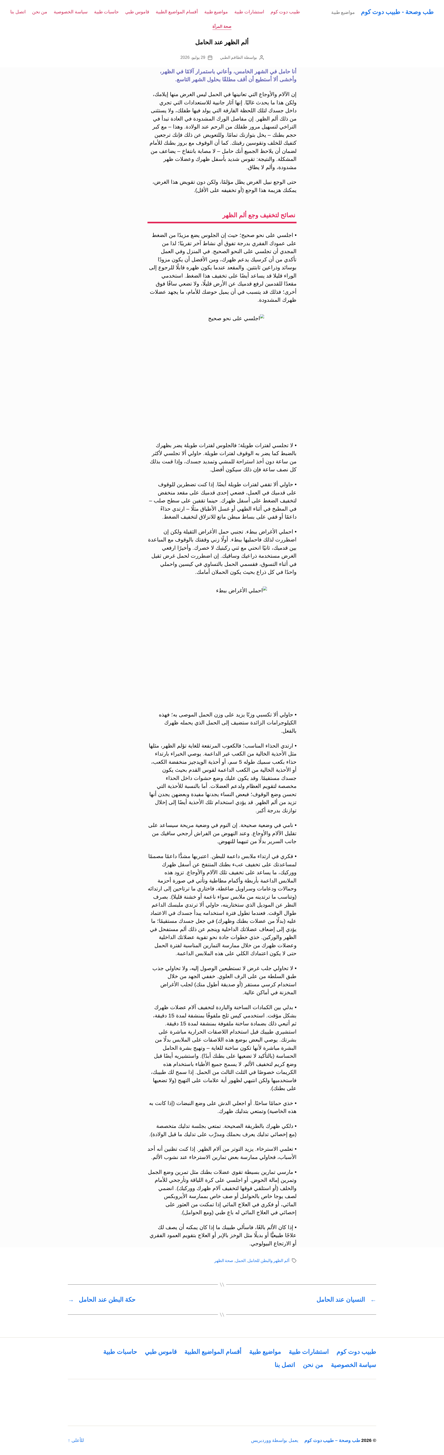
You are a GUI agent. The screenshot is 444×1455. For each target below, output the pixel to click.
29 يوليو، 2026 (192, 57)
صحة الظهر (224, 1260)
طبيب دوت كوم (285, 11)
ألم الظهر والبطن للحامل (268, 1260)
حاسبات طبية (106, 11)
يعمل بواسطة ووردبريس (274, 1440)
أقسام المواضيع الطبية (177, 11)
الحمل (240, 1260)
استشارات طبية (249, 11)
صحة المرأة (222, 26)
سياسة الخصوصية (71, 11)
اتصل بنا (18, 11)
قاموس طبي (137, 11)
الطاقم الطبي (231, 57)
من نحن (40, 11)
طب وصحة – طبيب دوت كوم (332, 1440)
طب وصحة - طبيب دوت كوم (397, 11)
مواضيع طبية (216, 11)
